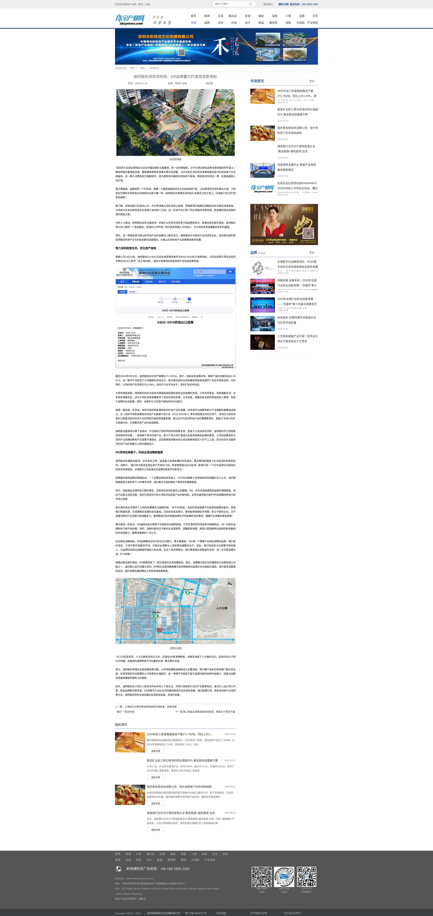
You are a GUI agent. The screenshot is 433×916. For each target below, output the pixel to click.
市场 (193, 22)
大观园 (300, 22)
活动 (220, 22)
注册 (147, 4)
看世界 (273, 22)
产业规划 (312, 22)
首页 (193, 16)
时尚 (234, 22)
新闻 (207, 16)
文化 (315, 16)
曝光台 (233, 16)
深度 (274, 16)
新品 (261, 22)
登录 (140, 4)
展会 (261, 16)
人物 (288, 16)
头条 (220, 16)
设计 (247, 22)
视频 (288, 22)
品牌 (207, 22)
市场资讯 (154, 68)
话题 (301, 16)
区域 (247, 16)
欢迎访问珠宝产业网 (125, 4)
